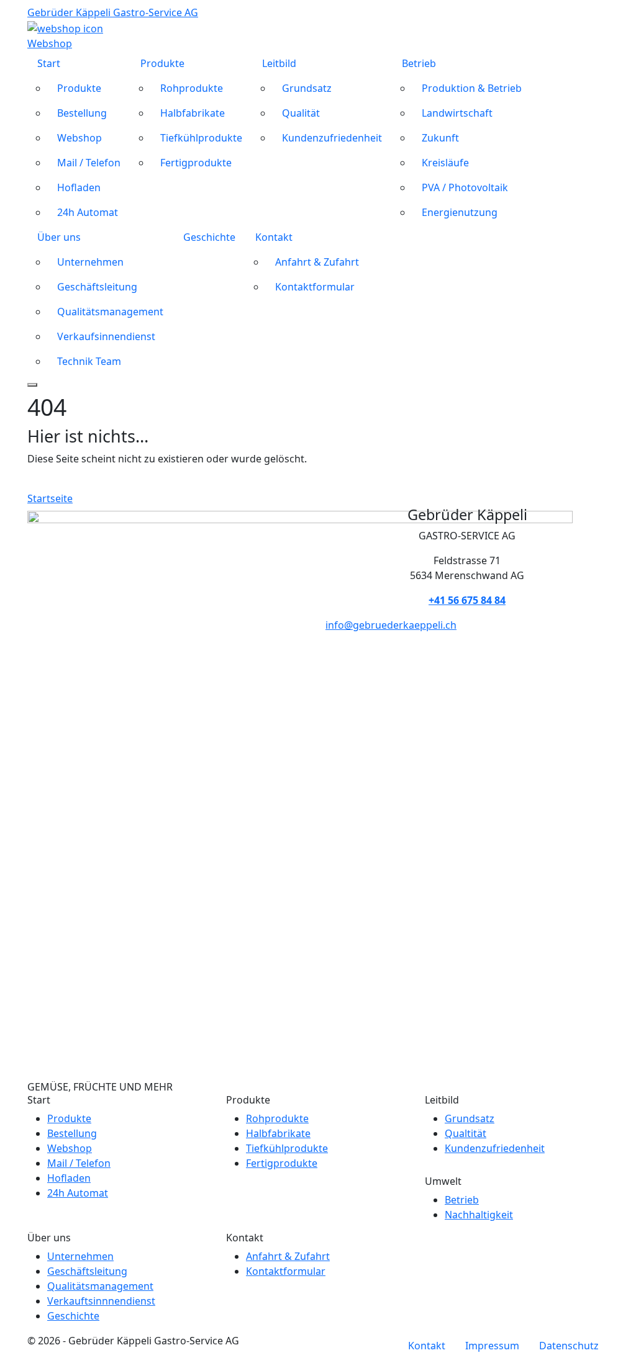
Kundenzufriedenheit (332, 138)
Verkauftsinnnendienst (101, 1301)
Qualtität (465, 1133)
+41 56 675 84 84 (467, 600)
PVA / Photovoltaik (465, 187)
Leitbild (279, 63)
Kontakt (274, 237)
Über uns (59, 237)
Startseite (50, 498)
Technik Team (89, 361)
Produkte (79, 88)
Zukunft (440, 138)
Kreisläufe (445, 162)
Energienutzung (459, 212)
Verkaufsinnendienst (106, 336)
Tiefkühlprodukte (201, 138)
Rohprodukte (191, 88)
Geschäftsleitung (97, 287)
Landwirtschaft (457, 113)
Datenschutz (569, 1345)
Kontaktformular (315, 287)
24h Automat (87, 212)
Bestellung (82, 113)
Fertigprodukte (196, 162)
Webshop (79, 138)
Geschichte (209, 237)
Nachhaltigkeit (479, 1214)
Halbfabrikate (192, 113)
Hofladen (79, 187)
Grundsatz (307, 88)
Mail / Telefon (88, 162)
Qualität (301, 113)
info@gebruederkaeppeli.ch (391, 625)
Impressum (492, 1345)
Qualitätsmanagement (110, 311)
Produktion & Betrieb (472, 88)
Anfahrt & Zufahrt (317, 262)
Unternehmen (90, 262)
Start (48, 63)
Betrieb (419, 63)
